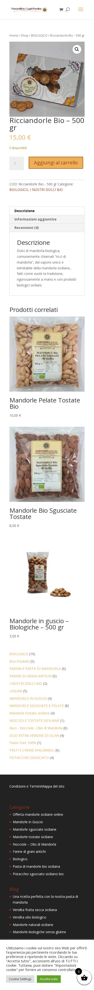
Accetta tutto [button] (49, 979)
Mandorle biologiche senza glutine (39, 932)
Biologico (20, 859)
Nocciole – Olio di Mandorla (34, 844)
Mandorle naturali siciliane (33, 924)
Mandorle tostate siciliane (33, 837)
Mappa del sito (52, 786)
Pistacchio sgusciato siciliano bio (38, 874)
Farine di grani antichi (29, 851)
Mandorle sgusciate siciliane (34, 829)
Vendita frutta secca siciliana (35, 909)
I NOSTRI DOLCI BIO (46, 189)
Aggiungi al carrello (56, 162)
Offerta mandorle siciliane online (38, 814)
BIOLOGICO (39, 35)
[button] (77, 49)
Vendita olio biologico (29, 917)
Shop (24, 35)
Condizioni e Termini (25, 786)
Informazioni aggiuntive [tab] (35, 219)
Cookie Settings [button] (20, 979)
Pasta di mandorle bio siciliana (36, 866)
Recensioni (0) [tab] (26, 227)
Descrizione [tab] (24, 210)
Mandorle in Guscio (28, 822)
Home (13, 35)
